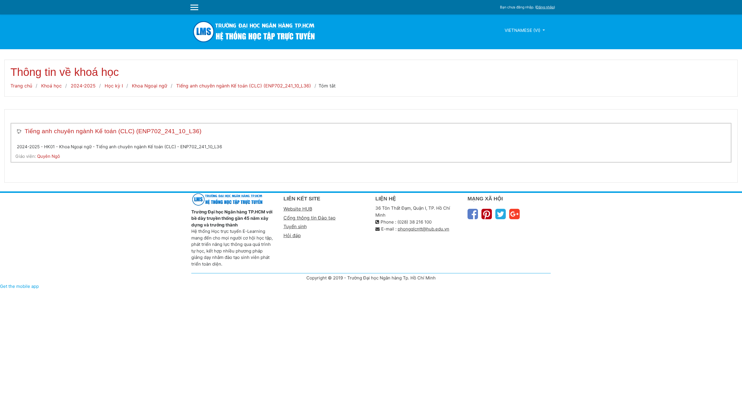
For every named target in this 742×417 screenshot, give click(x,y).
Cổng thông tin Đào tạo (309, 218)
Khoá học (51, 86)
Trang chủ (21, 86)
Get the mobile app (19, 286)
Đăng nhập (545, 7)
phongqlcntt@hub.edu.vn (423, 229)
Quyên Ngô (48, 156)
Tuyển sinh (295, 226)
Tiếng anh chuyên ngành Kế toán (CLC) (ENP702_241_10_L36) (243, 86)
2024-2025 (83, 86)
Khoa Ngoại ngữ (149, 86)
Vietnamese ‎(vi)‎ (523, 30)
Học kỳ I (114, 86)
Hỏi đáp (292, 235)
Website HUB (297, 209)
